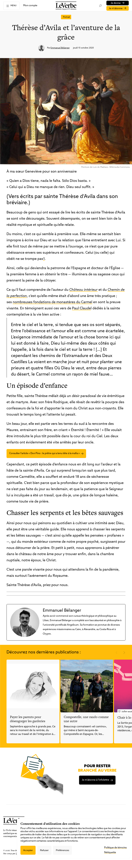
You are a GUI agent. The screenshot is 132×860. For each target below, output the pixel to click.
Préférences (62, 850)
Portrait (66, 17)
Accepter (28, 850)
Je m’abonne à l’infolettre (95, 780)
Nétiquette (110, 852)
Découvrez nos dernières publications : (44, 652)
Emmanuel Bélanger (60, 48)
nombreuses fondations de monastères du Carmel (52, 302)
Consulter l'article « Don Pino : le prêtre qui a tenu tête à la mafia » (44, 453)
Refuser (44, 850)
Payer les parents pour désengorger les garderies (27, 719)
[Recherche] (100, 6)
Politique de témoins (115, 847)
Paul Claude (81, 308)
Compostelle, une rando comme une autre (86, 719)
